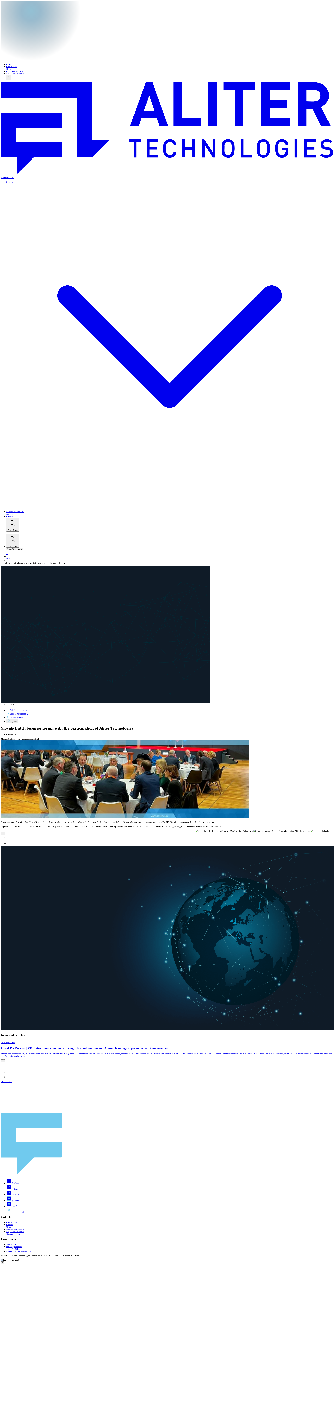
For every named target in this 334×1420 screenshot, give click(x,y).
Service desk (11, 1244)
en (8, 76)
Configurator (11, 1222)
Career (9, 64)
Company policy (13, 1234)
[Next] (4, 833)
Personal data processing (16, 1229)
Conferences (11, 67)
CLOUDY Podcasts (14, 71)
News (8, 69)
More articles (6, 1081)
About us (10, 514)
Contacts (9, 516)
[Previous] (2, 833)
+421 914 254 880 (14, 1249)
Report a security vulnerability (18, 1251)
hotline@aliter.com (14, 1247)
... (7, 553)
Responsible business (15, 74)
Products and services (15, 512)
